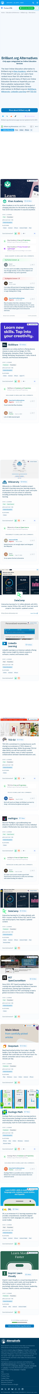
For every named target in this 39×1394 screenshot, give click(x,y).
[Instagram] (19, 1389)
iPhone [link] (27, 130)
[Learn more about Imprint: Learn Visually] (4, 1273)
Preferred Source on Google (9, 1384)
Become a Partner (6, 1382)
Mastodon (15, 1366)
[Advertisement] (19, 33)
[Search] (33, 2)
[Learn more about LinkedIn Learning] (4, 643)
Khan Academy (19, 71)
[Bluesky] (12, 1389)
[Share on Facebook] (3, 116)
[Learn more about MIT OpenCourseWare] (4, 977)
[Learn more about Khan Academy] (4, 201)
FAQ (2, 1372)
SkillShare (32, 89)
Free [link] (16, 130)
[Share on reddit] (11, 116)
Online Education (7, 222)
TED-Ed (33, 91)
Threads (26, 1366)
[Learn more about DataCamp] (4, 911)
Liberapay (16, 1369)
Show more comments (9, 315)
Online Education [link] (8, 130)
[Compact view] (33, 126)
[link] (19, 1326)
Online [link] (21, 130)
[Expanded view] (31, 126)
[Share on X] (7, 116)
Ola (14, 1350)
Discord (22, 1364)
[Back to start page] (3, 2)
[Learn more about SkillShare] (4, 345)
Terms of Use (5, 1374)
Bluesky (21, 1366)
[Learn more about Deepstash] (4, 1046)
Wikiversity (5, 91)
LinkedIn (5, 1368)
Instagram (33, 1366)
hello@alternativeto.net (8, 1364)
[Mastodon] (9, 1389)
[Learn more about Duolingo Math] (4, 1112)
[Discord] (2, 1389)
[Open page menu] (37, 3)
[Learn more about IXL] (4, 1209)
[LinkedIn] (22, 1389)
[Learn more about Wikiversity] (4, 482)
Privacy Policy (5, 1376)
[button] (28, 201)
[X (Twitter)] (5, 1389)
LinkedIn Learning (18, 91)
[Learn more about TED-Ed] (4, 740)
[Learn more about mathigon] (4, 818)
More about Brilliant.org (18, 110)
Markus (20, 1350)
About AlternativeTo (7, 1380)
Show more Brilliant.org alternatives (19, 1326)
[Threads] (16, 1389)
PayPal (23, 1369)
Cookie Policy (5, 1378)
